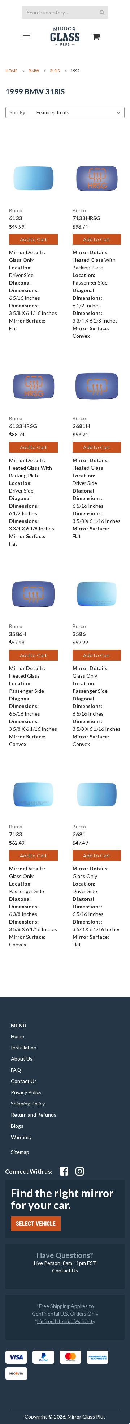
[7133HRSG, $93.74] (97, 178)
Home (17, 1036)
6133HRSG (23, 426)
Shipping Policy (28, 1103)
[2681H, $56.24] (97, 386)
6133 (15, 218)
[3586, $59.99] (97, 594)
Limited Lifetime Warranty (66, 1321)
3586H (17, 634)
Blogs (17, 1126)
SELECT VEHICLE (36, 1223)
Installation (23, 1047)
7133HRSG (87, 218)
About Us (21, 1059)
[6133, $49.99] (33, 178)
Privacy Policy (26, 1092)
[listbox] (79, 112)
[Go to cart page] (96, 30)
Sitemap (20, 1152)
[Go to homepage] (26, 35)
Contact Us (24, 1081)
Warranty (21, 1137)
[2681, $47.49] (97, 794)
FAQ (16, 1070)
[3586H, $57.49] (33, 594)
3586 (79, 634)
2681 (79, 834)
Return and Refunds (33, 1115)
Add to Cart (33, 239)
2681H (81, 426)
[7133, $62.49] (33, 794)
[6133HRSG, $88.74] (33, 386)
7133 (15, 834)
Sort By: (18, 112)
